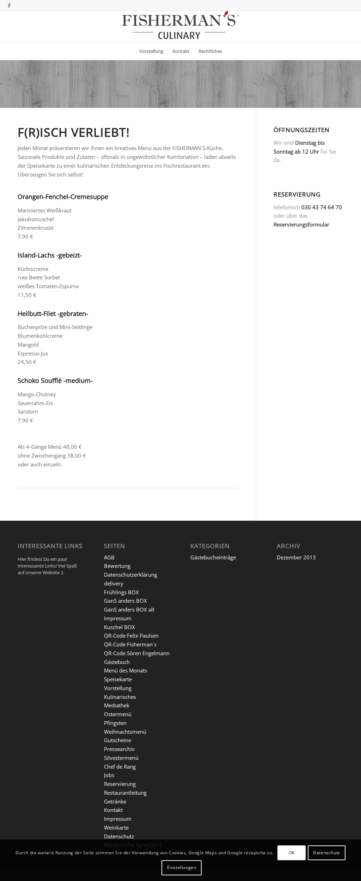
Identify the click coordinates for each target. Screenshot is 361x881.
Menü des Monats (125, 670)
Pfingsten (115, 722)
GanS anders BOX (125, 600)
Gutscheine (117, 740)
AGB (109, 557)
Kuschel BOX (119, 627)
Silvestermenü (121, 757)
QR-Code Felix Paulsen (131, 635)
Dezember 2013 (296, 557)
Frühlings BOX (121, 592)
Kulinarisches (120, 696)
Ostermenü (117, 714)
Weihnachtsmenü (125, 731)
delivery (113, 583)
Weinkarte (116, 827)
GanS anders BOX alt (129, 609)
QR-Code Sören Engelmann (137, 653)
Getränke (115, 801)
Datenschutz (119, 836)
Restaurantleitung (125, 792)
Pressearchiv (119, 748)
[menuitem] (151, 51)
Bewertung (117, 565)
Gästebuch (117, 661)
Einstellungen (181, 867)
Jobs (109, 774)
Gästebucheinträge (213, 557)
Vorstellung (117, 687)
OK (292, 853)
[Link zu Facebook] (9, 5)
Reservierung (120, 783)
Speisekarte (118, 679)
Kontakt (113, 809)
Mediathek (116, 705)
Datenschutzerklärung (130, 574)
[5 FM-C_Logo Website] (180, 26)
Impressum (117, 618)
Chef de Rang (120, 766)
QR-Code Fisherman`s (130, 644)
